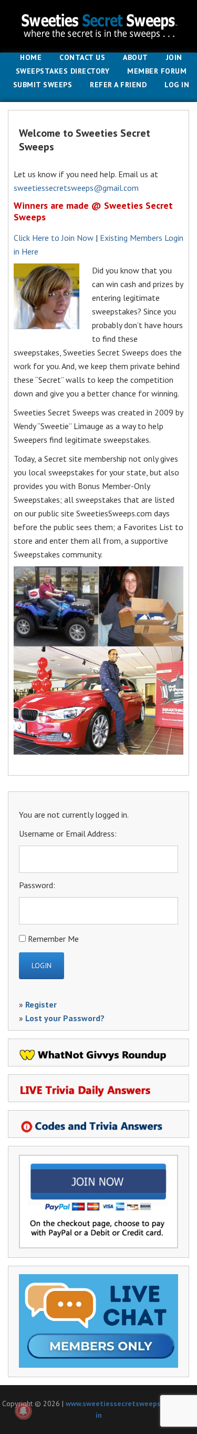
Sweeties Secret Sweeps (98, 26)
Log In (176, 85)
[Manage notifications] (23, 1410)
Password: (37, 885)
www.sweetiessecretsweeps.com (121, 1403)
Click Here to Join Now (54, 237)
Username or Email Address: (68, 833)
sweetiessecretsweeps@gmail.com (76, 187)
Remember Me (53, 938)
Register (41, 1004)
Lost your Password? (65, 1018)
